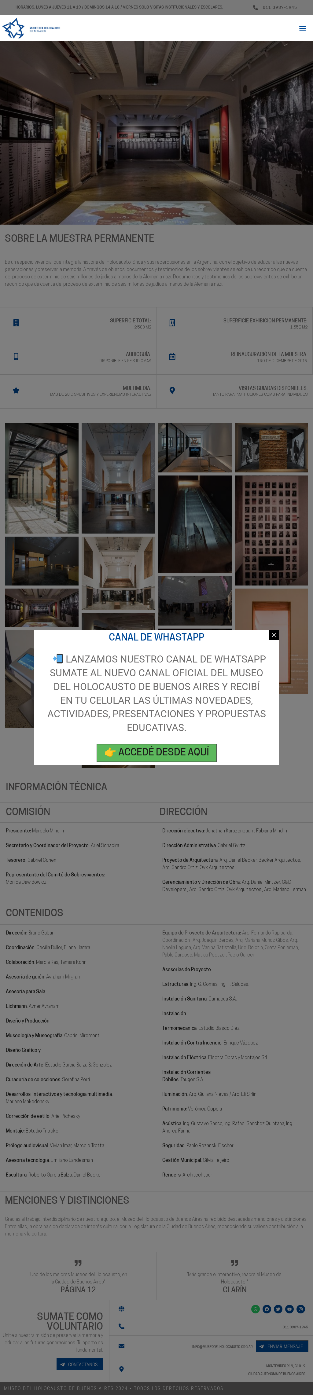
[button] (302, 28)
